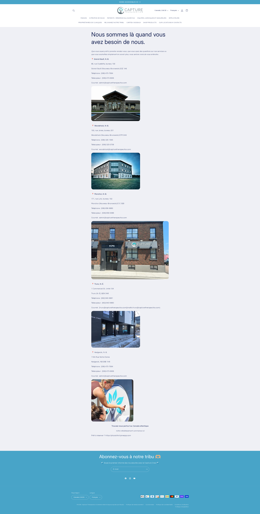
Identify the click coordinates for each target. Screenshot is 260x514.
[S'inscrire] (146, 469)
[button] (73, 10)
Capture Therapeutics (89, 504)
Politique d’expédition (182, 506)
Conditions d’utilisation (182, 504)
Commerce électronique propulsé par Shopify (110, 504)
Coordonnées (150, 504)
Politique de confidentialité (164, 504)
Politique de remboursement (135, 504)
